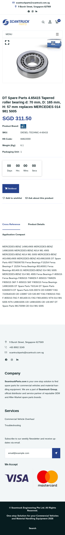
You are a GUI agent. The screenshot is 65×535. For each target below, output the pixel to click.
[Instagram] (32, 11)
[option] (32, 60)
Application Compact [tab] (13, 234)
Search (32, 528)
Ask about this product (40, 198)
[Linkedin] (36, 11)
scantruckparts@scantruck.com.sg (32, 3)
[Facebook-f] (28, 11)
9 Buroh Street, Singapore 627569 (34, 6)
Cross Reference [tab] (11, 224)
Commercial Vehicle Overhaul (19, 419)
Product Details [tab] (36, 224)
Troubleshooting (13, 425)
